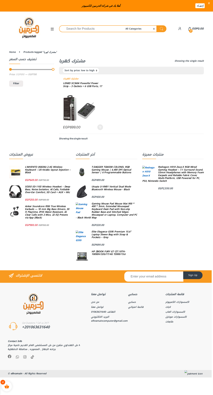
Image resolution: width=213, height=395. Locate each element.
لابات (168, 307)
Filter (16, 83)
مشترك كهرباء (70, 79)
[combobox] (91, 28)
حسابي (132, 302)
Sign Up (192, 275)
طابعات (169, 321)
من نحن (95, 302)
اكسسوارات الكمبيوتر (177, 302)
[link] (180, 28)
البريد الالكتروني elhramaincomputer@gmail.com (109, 319)
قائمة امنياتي (136, 307)
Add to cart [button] (100, 127)
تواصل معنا (97, 307)
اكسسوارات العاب (175, 312)
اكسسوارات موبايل (176, 317)
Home (12, 52)
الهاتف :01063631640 (103, 312)
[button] (52, 29)
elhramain (16, 373)
